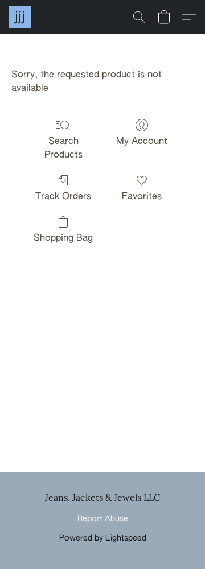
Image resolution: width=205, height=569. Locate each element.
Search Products (63, 148)
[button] (20, 17)
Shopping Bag (63, 238)
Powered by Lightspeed (102, 538)
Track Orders (63, 196)
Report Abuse (102, 519)
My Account (141, 141)
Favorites (142, 196)
